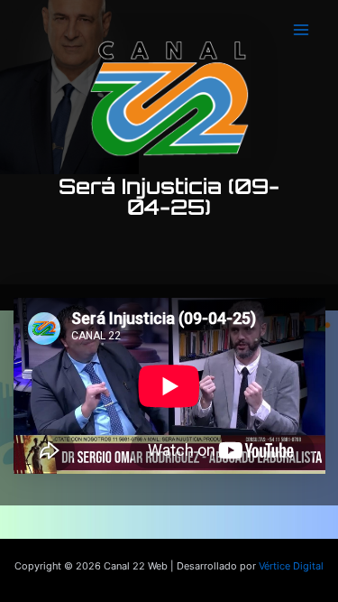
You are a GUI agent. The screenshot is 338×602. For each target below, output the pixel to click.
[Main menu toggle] (301, 30)
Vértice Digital (291, 566)
